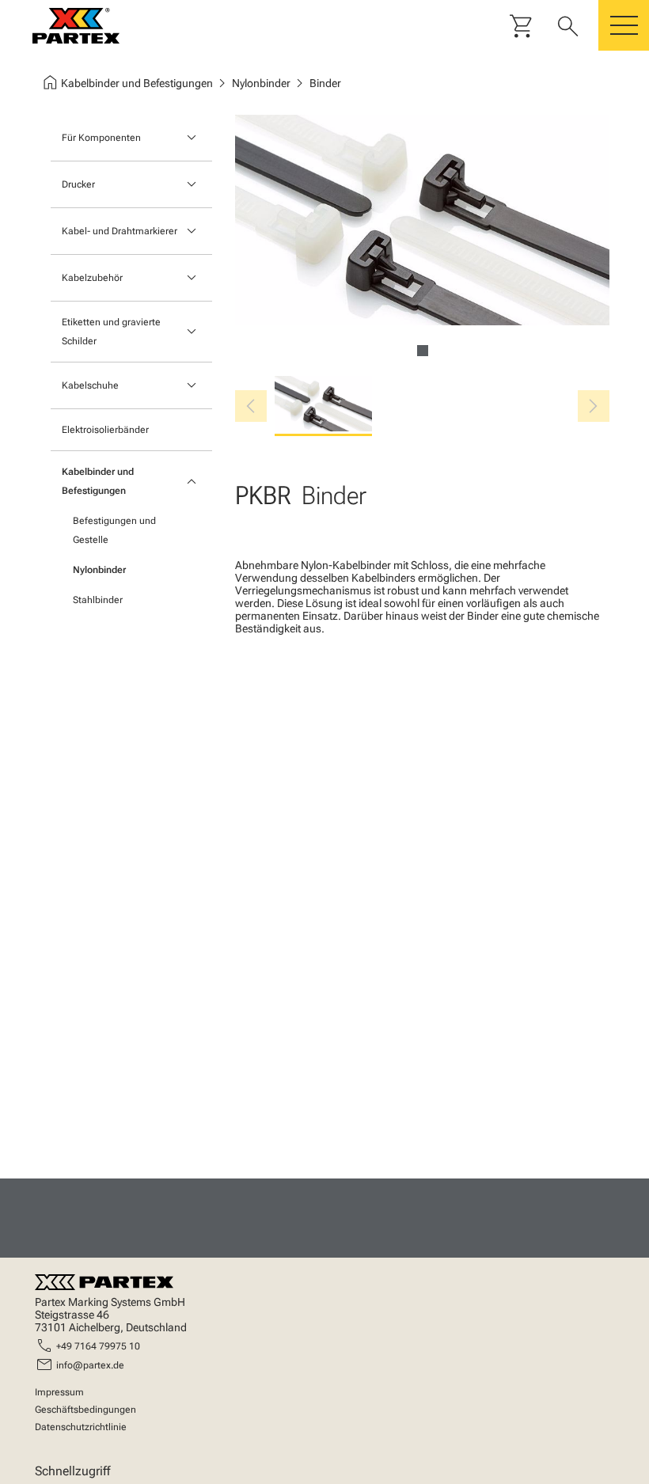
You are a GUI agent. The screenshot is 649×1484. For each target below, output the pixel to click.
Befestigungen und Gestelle (114, 530)
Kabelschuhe (90, 385)
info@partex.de (90, 1365)
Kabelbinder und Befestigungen (98, 481)
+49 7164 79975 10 (98, 1346)
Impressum (59, 1392)
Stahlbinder (98, 599)
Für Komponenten (101, 137)
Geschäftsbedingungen (85, 1409)
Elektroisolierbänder (105, 429)
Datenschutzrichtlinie (81, 1427)
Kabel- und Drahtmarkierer (119, 231)
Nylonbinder (99, 569)
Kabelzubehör (92, 277)
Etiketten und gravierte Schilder (111, 332)
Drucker (78, 184)
